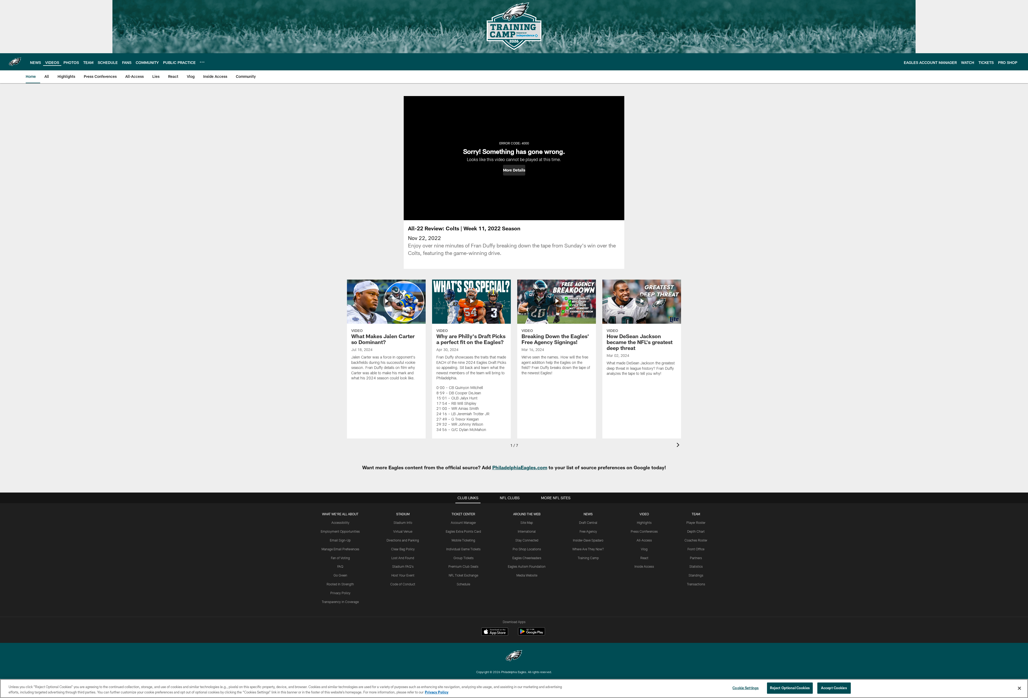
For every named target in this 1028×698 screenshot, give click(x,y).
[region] (514, 688)
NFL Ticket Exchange (463, 575)
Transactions (696, 584)
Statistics (696, 566)
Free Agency (588, 531)
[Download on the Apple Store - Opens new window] (494, 632)
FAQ (340, 566)
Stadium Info (403, 522)
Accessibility (340, 522)
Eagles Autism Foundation (527, 566)
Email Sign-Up (340, 540)
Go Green (340, 575)
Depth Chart (696, 531)
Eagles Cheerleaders (526, 558)
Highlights (644, 522)
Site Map (526, 522)
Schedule (463, 584)
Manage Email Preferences (340, 549)
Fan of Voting (340, 558)
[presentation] (679, 445)
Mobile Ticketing (463, 540)
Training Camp (588, 558)
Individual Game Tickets (463, 549)
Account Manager (463, 522)
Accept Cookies (834, 688)
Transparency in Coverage (340, 602)
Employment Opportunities (340, 531)
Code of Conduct (402, 584)
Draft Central (588, 522)
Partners (696, 558)
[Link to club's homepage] (15, 61)
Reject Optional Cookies (790, 688)
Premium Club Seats (463, 566)
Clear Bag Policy (403, 549)
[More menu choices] (202, 62)
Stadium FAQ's (403, 566)
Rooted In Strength (340, 584)
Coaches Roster (696, 540)
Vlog (644, 549)
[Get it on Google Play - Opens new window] (531, 634)
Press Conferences (644, 531)
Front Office (695, 549)
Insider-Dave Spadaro (588, 540)
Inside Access (644, 566)
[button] (514, 170)
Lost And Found (402, 558)
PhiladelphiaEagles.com (519, 467)
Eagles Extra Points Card (463, 531)
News (588, 514)
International (527, 531)
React (644, 558)
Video (644, 514)
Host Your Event (402, 575)
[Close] (1019, 688)
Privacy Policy (340, 593)
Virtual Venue (402, 531)
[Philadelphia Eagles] (514, 656)
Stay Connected (526, 540)
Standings (696, 575)
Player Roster (695, 522)
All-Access (644, 540)
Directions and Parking (403, 540)
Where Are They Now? (588, 549)
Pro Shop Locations (527, 549)
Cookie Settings (745, 688)
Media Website (526, 575)
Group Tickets (463, 558)
